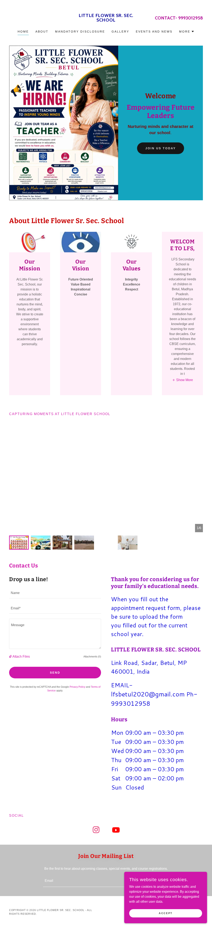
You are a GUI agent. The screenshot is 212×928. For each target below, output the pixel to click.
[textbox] (55, 593)
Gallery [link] (120, 31)
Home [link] (23, 31)
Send (55, 672)
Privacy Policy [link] (77, 686)
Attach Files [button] (21, 656)
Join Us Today (160, 148)
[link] (106, 20)
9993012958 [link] (190, 18)
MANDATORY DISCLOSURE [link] (80, 31)
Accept (165, 913)
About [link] (41, 31)
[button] (186, 31)
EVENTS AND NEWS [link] (154, 31)
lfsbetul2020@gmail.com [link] (148, 694)
